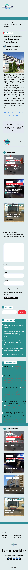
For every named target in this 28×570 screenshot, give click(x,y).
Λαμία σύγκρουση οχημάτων (13, 160)
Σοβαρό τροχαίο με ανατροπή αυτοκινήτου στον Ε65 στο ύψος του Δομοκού (14, 167)
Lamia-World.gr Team (18, 141)
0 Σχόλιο (16, 49)
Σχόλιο (6, 242)
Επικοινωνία (5, 535)
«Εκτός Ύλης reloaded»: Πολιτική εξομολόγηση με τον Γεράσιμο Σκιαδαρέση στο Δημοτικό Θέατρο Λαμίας (14, 392)
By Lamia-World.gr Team (13, 46)
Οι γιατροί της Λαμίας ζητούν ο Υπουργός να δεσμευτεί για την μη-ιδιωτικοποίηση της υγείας (15, 415)
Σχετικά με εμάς (6, 533)
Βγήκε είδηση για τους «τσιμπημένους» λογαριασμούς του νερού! (15, 369)
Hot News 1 (9, 158)
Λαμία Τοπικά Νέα (8, 32)
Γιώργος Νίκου (8, 376)
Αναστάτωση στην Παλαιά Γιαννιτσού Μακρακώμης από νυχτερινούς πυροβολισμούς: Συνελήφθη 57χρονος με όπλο (14, 191)
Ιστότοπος (6, 280)
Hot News (9, 205)
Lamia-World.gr (14, 550)
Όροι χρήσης (5, 537)
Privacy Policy (18, 537)
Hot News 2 (9, 181)
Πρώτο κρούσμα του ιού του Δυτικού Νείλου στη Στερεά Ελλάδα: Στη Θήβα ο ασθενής (14, 342)
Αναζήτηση (8, 307)
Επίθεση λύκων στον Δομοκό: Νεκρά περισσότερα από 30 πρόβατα (14, 213)
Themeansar (13, 567)
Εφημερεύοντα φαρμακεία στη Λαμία (14, 354)
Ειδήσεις (16, 477)
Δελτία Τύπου (17, 535)
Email (6, 272)
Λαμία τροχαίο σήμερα (11, 441)
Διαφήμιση (17, 533)
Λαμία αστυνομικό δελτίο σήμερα (14, 184)
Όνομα (6, 264)
